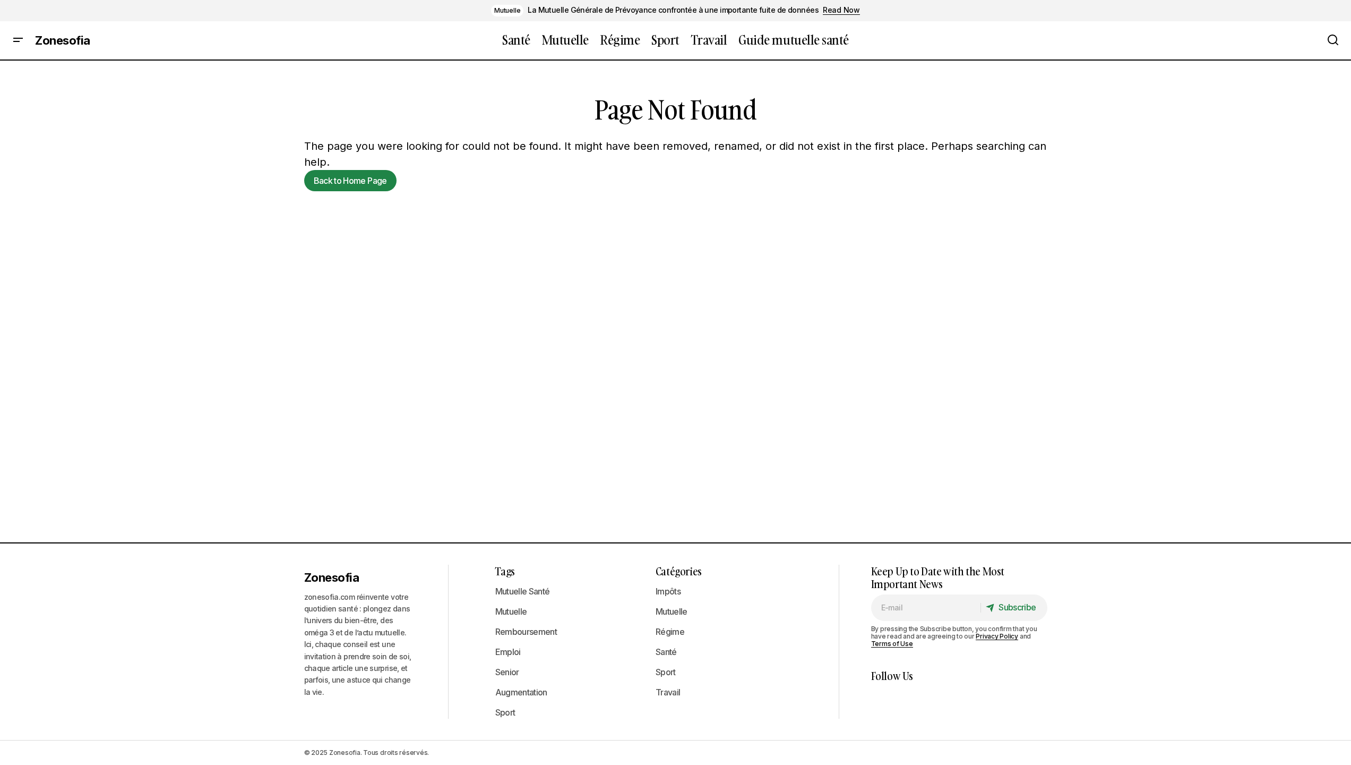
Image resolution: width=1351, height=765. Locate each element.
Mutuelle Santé (522, 591)
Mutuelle (507, 10)
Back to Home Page (350, 180)
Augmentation (521, 692)
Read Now (841, 10)
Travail (668, 692)
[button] (18, 40)
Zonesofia (62, 40)
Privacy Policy (997, 636)
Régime (670, 631)
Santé (666, 652)
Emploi (508, 652)
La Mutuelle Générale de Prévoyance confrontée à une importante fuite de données (673, 10)
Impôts (668, 591)
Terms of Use (892, 644)
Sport (505, 712)
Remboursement (526, 631)
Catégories (679, 571)
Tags (505, 571)
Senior (507, 672)
